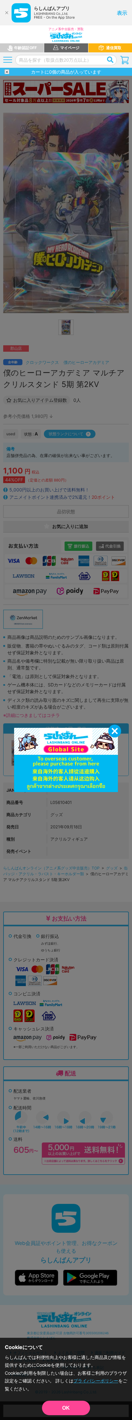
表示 (122, 13)
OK (66, 1408)
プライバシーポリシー (95, 1380)
